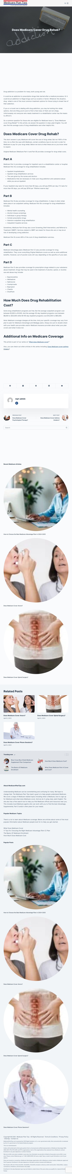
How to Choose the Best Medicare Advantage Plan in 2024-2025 (25, 534)
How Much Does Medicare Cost (15, 835)
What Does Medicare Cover (13, 828)
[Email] (62, 385)
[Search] (65, 3)
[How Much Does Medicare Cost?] (40, 761)
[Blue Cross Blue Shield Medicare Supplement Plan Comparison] (6, 761)
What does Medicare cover (38, 342)
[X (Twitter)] (23, 385)
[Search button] (66, 427)
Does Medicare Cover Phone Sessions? (18, 742)
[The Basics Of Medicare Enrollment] (6, 768)
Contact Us (14, 1139)
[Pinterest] (36, 385)
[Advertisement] (36, 71)
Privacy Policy (63, 1137)
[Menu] (67, 3)
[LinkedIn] (49, 385)
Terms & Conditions (51, 1137)
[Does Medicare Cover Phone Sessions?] (19, 730)
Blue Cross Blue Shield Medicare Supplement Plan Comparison (22, 761)
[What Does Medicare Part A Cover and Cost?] (40, 768)
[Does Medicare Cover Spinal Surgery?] (36, 642)
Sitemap (7, 1139)
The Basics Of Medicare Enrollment (19, 769)
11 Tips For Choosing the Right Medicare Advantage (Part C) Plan (27, 831)
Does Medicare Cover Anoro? (13, 605)
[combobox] (34, 428)
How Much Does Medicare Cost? (56, 761)
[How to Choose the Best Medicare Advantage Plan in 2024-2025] (36, 499)
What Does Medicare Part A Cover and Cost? (56, 769)
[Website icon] (16, 403)
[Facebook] (10, 385)
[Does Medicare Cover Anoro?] (36, 570)
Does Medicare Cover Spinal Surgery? (16, 677)
